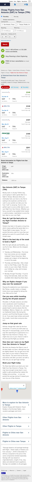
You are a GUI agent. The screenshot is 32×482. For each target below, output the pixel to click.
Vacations (24, 1)
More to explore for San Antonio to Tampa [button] (16, 403)
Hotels (11, 1)
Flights (19, 1)
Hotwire (4, 1)
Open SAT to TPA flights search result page (16, 96)
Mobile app (4, 470)
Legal (24, 470)
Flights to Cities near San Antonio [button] (13, 433)
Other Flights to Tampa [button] (12, 426)
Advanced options (5, 40)
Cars (15, 1)
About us (12, 470)
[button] (17, 391)
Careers (19, 470)
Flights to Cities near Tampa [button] (14, 441)
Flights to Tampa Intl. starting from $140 (18, 388)
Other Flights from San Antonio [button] (12, 418)
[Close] (24, 385)
